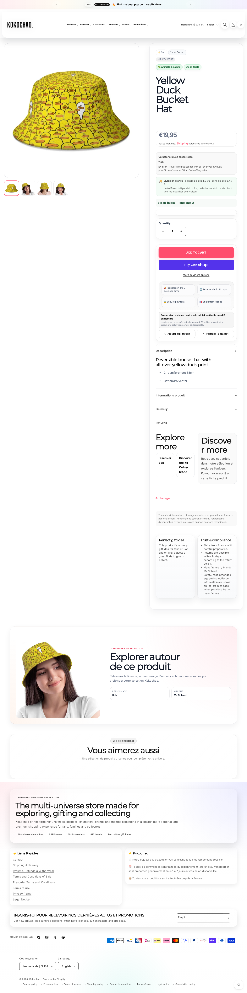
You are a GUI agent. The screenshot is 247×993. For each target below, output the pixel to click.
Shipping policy (95, 984)
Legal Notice (21, 899)
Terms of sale (144, 984)
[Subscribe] (228, 917)
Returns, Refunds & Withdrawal (33, 870)
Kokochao (35, 979)
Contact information (120, 984)
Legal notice (163, 984)
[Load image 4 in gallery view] (60, 188)
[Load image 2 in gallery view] (28, 188)
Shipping (182, 143)
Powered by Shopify (54, 979)
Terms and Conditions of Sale (32, 876)
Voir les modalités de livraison (180, 191)
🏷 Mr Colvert (177, 52)
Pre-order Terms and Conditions (34, 882)
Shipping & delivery (25, 865)
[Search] (225, 24)
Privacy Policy (22, 893)
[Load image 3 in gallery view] (44, 188)
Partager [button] (165, 498)
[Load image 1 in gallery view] (11, 188)
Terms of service (72, 984)
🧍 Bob (161, 52)
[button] (240, 24)
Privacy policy (50, 984)
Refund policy (30, 984)
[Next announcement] (190, 4)
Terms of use (21, 888)
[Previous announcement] (56, 4)
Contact (18, 859)
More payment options (196, 274)
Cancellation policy (185, 984)
